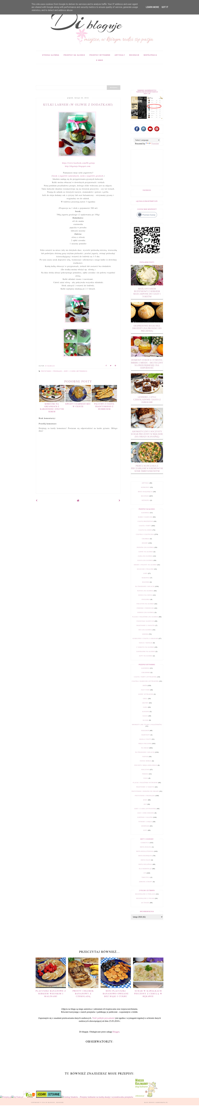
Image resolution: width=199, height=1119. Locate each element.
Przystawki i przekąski (52, 371)
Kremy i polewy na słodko (145, 564)
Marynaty (145, 735)
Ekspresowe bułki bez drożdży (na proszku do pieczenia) (147, 328)
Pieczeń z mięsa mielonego (145, 765)
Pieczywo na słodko (145, 604)
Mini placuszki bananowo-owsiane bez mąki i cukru (116, 993)
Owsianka (146, 599)
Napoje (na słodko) (145, 590)
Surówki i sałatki (145, 817)
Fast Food (145, 690)
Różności (146, 500)
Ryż (145, 804)
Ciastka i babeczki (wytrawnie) (145, 681)
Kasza (145, 716)
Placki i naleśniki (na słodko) (145, 617)
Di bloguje (50, 1102)
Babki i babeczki (145, 517)
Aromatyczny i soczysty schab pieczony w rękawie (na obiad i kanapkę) (147, 434)
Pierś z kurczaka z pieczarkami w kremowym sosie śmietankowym (147, 468)
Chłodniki (145, 672)
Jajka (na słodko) (145, 556)
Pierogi (145, 774)
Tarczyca (146, 877)
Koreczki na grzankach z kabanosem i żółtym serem (52, 408)
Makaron (145, 730)
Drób (145, 685)
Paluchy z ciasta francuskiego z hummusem (104, 406)
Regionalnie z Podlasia (145, 894)
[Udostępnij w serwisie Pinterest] (115, 366)
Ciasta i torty (145, 525)
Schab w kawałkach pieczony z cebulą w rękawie (148, 993)
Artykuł (145, 483)
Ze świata (145, 902)
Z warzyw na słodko (145, 647)
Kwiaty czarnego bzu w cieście (78, 405)
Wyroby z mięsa (145, 821)
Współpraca (150, 55)
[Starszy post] (119, 500)
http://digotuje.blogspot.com (77, 166)
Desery (145, 543)
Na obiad (145, 748)
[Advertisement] (85, 70)
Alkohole (145, 512)
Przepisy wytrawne (99, 55)
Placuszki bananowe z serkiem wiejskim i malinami (51, 993)
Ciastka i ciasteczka (145, 534)
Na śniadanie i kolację (145, 586)
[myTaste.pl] (18, 1097)
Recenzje (134, 55)
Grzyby (145, 703)
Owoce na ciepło (145, 595)
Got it (165, 7)
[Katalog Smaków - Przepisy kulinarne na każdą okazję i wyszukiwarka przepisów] (97, 1097)
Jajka (145, 707)
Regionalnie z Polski (145, 898)
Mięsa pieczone (144, 743)
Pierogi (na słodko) (145, 612)
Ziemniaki (145, 826)
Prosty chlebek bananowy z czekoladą (83, 993)
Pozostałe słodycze (145, 621)
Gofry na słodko (145, 551)
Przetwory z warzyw (145, 787)
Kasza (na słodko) (145, 560)
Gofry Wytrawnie (145, 694)
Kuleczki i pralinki (145, 569)
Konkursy (145, 487)
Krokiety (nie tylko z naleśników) (147, 724)
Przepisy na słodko (74, 55)
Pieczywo (145, 769)
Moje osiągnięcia (145, 491)
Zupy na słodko (145, 656)
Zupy (145, 830)
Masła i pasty (145, 739)
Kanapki (145, 711)
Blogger (115, 1032)
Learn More (152, 7)
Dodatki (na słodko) (145, 547)
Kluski (146, 720)
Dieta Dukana (145, 847)
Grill (145, 698)
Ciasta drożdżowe (145, 521)
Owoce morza (145, 761)
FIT (145, 873)
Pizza (145, 778)
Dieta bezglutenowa (145, 851)
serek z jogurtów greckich (91, 175)
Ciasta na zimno (145, 530)
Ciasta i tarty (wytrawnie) (145, 677)
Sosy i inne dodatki (145, 813)
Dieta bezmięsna (145, 855)
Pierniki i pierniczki (145, 608)
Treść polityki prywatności (103, 1018)
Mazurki (145, 582)
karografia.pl (162, 1102)
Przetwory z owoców (145, 625)
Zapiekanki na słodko (145, 651)
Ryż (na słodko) (145, 630)
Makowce (146, 577)
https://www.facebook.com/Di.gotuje (78, 163)
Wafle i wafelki (145, 643)
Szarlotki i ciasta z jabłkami (145, 638)
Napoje (145, 756)
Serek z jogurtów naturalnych (65, 175)
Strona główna (50, 55)
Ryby (145, 800)
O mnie (99, 60)
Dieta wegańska (145, 864)
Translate (155, 143)
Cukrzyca (145, 842)
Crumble (145, 538)
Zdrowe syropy (145, 881)
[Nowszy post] (36, 500)
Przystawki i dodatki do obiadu (145, 791)
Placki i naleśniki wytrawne (145, 782)
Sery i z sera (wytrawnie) (75, 371)
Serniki (145, 634)
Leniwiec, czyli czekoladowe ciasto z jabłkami (147, 399)
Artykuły (120, 55)
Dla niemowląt (145, 868)
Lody (145, 573)
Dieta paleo (146, 860)
